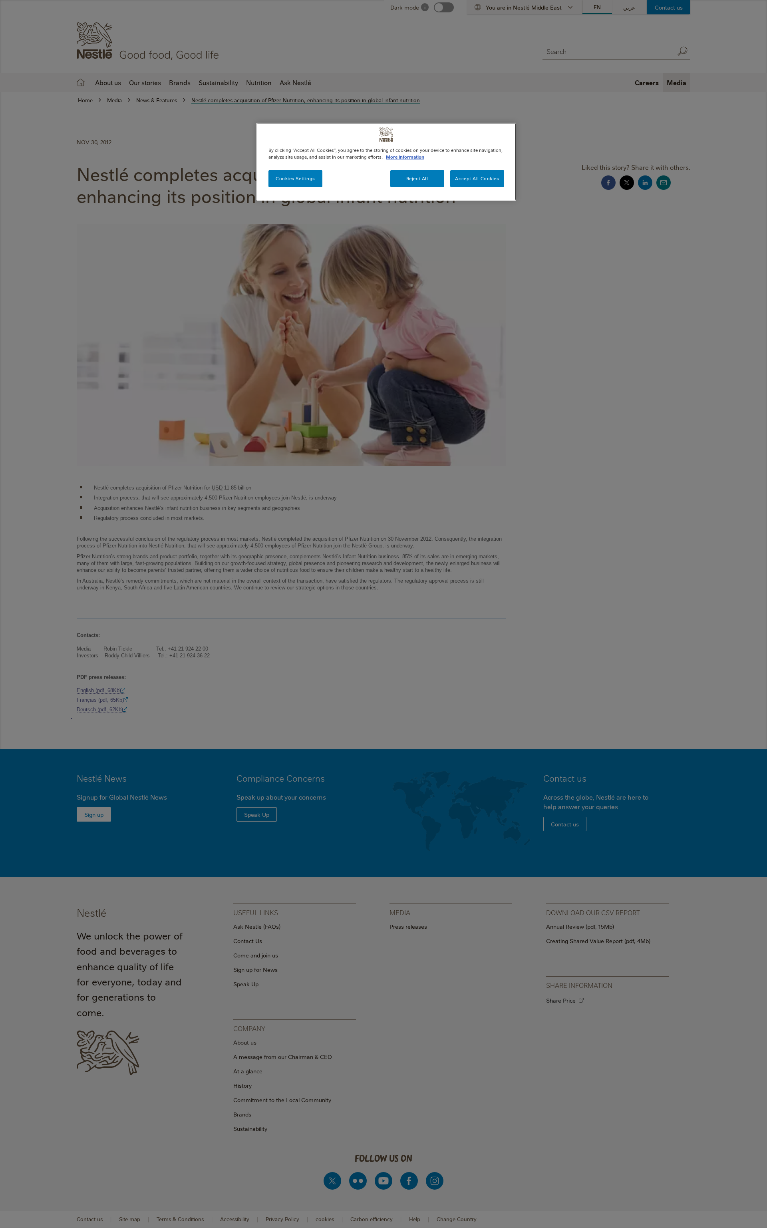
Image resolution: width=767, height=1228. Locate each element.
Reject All (417, 178)
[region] (386, 162)
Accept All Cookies (477, 178)
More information (405, 157)
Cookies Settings (295, 178)
